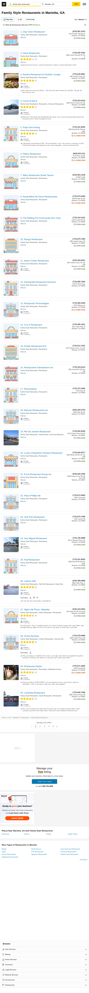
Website (23, 37)
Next (57, 726)
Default (81, 19)
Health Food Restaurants (69, 854)
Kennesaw (5, 834)
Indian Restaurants (61, 584)
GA (9, 717)
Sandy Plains (72, 834)
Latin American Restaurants (70, 849)
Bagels (4, 849)
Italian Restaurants (45, 612)
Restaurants (43, 35)
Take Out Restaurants (46, 584)
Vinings (48, 834)
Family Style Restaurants (29, 35)
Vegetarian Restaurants (10, 857)
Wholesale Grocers (54, 669)
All (21, 19)
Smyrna (26, 834)
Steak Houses (44, 434)
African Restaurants (9, 854)
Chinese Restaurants (46, 639)
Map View (9, 19)
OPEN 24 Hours (34, 25)
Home (4, 717)
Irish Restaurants (37, 852)
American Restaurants (56, 104)
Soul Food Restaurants (58, 434)
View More (83, 860)
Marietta (15, 717)
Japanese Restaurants (39, 854)
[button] (84, 4)
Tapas (4, 852)
